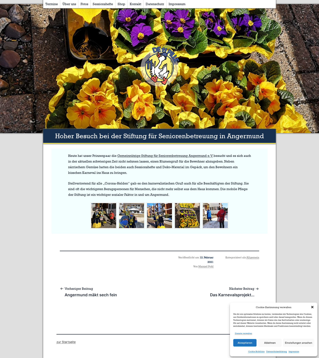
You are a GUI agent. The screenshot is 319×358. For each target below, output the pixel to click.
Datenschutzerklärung (276, 351)
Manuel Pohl (205, 266)
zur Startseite (66, 342)
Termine (51, 4)
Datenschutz (155, 4)
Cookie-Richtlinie (256, 351)
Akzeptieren (245, 342)
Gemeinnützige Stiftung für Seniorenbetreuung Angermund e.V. (165, 156)
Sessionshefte (103, 4)
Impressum (294, 351)
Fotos (84, 4)
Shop (121, 4)
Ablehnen (270, 342)
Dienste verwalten (243, 333)
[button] (312, 307)
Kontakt (135, 4)
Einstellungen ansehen (298, 342)
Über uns (69, 4)
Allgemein (252, 257)
